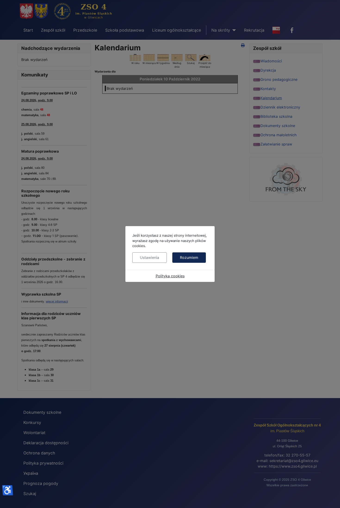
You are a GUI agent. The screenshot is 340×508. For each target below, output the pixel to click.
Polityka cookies (170, 276)
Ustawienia (149, 257)
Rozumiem (189, 257)
